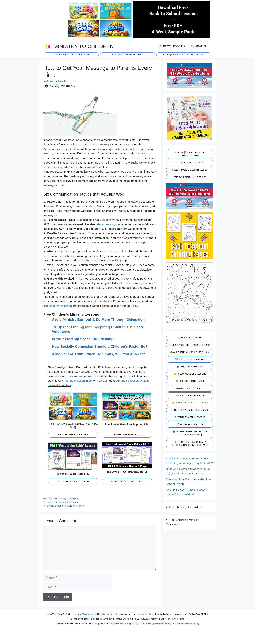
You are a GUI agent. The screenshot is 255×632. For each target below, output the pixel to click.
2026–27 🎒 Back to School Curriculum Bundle (190, 154)
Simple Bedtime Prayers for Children (66, 505)
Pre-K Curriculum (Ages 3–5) (190, 177)
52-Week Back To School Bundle (71, 54)
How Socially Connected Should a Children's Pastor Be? (99, 346)
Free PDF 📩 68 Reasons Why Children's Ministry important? (189, 443)
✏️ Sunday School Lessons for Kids (189, 345)
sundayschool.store (120, 623)
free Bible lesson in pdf (78, 380)
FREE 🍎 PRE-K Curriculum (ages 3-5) (183, 54)
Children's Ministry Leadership (63, 498)
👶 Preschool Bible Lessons (190, 374)
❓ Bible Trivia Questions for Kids (189, 410)
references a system (108, 224)
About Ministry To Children (185, 507)
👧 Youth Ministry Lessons (189, 417)
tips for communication (57, 305)
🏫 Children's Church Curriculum (189, 352)
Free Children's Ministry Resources (182, 522)
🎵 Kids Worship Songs (190, 424)
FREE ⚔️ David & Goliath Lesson (190, 170)
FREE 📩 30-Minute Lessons (190, 162)
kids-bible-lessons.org (188, 623)
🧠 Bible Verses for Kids (190, 395)
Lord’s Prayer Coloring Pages (62, 502)
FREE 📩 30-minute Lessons (127, 54)
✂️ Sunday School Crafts (190, 359)
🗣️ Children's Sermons (190, 366)
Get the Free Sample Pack (73, 434)
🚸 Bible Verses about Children (190, 403)
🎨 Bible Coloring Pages (190, 381)
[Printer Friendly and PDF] (60, 88)
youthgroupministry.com (164, 623)
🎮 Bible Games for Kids (189, 388)
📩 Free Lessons (172, 46)
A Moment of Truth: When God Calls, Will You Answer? (98, 354)
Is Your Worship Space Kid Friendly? (83, 339)
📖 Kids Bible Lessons (190, 338)
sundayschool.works (141, 623)
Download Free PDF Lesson (73, 481)
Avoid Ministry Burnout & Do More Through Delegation (98, 320)
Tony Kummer (89, 614)
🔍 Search (199, 46)
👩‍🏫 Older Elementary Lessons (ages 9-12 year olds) (190, 433)
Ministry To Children (84, 46)
